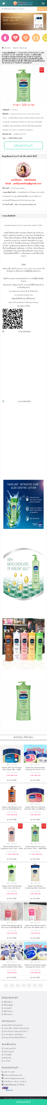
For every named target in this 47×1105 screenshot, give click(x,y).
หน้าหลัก (6, 48)
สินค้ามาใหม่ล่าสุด (20, 48)
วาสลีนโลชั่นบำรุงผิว (14, 138)
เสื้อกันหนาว (8, 1011)
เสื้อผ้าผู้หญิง (8, 1005)
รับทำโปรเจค (9, 1052)
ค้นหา (43, 9)
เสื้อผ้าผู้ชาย (8, 1002)
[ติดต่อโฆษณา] (6, 985)
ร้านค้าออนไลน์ (9, 1048)
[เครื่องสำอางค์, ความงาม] (15, 38)
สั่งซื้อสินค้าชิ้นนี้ (23, 1102)
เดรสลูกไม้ (8, 1008)
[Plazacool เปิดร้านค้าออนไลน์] (23, 3)
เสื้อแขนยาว (8, 1014)
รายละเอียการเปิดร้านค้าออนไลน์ (16, 1028)
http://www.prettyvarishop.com (25, 204)
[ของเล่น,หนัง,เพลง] (36, 38)
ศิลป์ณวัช (7, 1058)
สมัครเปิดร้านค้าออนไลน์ (13, 1025)
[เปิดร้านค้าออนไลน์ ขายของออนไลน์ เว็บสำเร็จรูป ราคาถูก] (23, 21)
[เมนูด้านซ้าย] (3, 3)
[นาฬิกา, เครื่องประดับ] (26, 38)
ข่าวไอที (7, 1061)
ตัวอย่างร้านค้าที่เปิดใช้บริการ (15, 1038)
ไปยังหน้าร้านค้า (23, 145)
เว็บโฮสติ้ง (8, 1055)
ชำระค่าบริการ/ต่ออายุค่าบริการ (16, 1031)
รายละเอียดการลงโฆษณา (13, 1034)
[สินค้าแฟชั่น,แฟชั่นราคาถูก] (5, 38)
